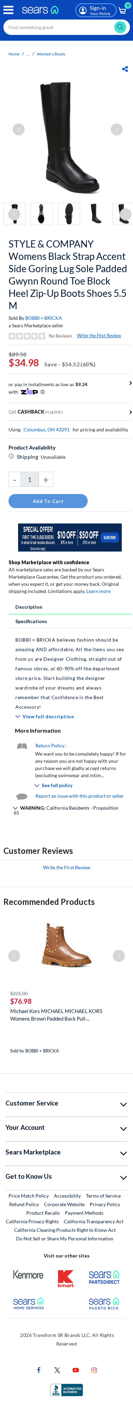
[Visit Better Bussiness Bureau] (66, 1389)
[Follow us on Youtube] (76, 1370)
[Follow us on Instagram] (94, 1370)
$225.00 (19, 993)
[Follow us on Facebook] (39, 1370)
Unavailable (54, 457)
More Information (38, 730)
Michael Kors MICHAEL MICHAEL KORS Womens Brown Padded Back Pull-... (56, 1015)
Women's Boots (51, 53)
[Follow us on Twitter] (57, 1370)
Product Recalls (43, 1213)
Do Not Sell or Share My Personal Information (64, 1238)
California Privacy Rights (32, 1221)
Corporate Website (64, 1204)
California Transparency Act (93, 1221)
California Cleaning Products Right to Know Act (65, 1230)
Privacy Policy (105, 1204)
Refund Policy (24, 1204)
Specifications (31, 621)
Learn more (98, 591)
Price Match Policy (29, 1196)
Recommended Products (49, 902)
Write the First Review (99, 335)
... (28, 53)
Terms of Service (103, 1196)
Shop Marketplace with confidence (49, 562)
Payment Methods (84, 1213)
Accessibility (67, 1196)
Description (28, 607)
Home (14, 53)
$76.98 (21, 1001)
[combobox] (66, 27)
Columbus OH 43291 (47, 429)
